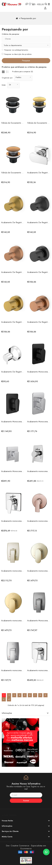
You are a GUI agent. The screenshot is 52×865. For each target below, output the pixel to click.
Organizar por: (7, 78)
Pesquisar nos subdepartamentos (16, 50)
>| (9, 699)
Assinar (26, 800)
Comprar (12, 133)
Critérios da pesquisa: (10, 34)
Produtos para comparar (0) (22, 71)
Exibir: (4, 85)
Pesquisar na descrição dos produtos (18, 54)
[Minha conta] (45, 8)
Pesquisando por (28, 18)
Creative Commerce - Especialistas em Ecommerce (28, 847)
